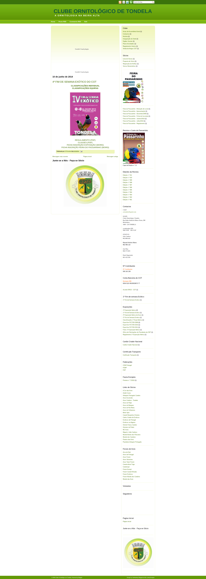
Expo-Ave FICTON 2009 (130, 322)
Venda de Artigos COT (130, 48)
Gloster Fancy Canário (130, 425)
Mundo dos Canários (129, 437)
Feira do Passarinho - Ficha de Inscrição (135, 116)
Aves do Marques (128, 405)
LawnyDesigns (150, 577)
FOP (124, 370)
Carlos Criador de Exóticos (131, 417)
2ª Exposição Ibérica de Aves (132, 315)
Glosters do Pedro (128, 427)
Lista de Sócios (128, 59)
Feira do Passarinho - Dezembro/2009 (134, 113)
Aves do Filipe (127, 403)
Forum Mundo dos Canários (131, 476)
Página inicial (87, 156)
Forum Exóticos (128, 474)
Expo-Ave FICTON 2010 (130, 325)
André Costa (127, 393)
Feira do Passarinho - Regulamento (134, 123)
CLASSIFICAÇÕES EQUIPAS (85, 88)
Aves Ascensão (128, 398)
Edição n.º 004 (127, 192)
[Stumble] (127, 3)
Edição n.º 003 (127, 195)
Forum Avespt (127, 469)
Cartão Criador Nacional (130, 345)
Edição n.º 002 (127, 197)
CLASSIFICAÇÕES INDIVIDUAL (85, 86)
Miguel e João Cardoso (130, 432)
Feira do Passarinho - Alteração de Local (135, 109)
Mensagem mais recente (60, 156)
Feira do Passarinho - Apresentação (134, 111)
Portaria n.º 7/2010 (128, 380)
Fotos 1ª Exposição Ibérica (131, 330)
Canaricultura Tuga (129, 464)
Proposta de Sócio (128, 61)
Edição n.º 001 (127, 199)
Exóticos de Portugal (129, 420)
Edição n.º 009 (127, 180)
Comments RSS (75, 21)
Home (53, 21)
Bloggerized (142, 577)
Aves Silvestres (128, 459)
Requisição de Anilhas (130, 64)
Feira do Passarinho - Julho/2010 (133, 121)
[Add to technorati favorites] (131, 3)
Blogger (80, 577)
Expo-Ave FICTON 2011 (130, 327)
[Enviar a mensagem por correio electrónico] (81, 151)
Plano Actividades (128, 44)
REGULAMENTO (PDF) (85, 140)
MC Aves (126, 430)
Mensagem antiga (112, 156)
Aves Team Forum (128, 462)
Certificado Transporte (130, 355)
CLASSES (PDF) (85, 142)
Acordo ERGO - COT (129, 290)
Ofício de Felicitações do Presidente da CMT (137, 332)
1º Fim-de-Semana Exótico (131, 300)
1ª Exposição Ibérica (129, 310)
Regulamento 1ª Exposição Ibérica (133, 334)
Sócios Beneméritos (129, 66)
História (125, 36)
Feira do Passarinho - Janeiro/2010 (134, 118)
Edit (85, 21)
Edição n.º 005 (127, 190)
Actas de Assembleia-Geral (131, 31)
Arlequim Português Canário (131, 395)
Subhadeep (135, 577)
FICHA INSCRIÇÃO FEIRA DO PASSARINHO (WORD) (85, 147)
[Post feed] (120, 3)
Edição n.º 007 (127, 185)
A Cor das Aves (128, 390)
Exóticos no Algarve (129, 422)
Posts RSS (62, 21)
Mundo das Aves (128, 479)
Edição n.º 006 (127, 187)
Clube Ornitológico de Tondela (103, 11)
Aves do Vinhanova (129, 410)
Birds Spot (126, 412)
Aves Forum (126, 457)
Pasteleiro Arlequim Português (132, 442)
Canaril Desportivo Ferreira (131, 415)
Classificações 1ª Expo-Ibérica (132, 320)
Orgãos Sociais (127, 41)
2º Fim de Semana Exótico (131, 317)
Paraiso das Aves (128, 439)
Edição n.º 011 (127, 175)
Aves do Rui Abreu (128, 407)
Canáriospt (126, 467)
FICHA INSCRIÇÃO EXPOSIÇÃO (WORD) (85, 145)
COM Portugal (127, 365)
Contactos (126, 34)
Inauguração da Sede (129, 39)
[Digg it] (123, 3)
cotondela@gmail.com (129, 212)
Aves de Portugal (128, 454)
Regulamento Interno (129, 46)
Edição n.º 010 (127, 177)
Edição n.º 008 (127, 182)
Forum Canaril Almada (130, 472)
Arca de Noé (127, 452)
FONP (125, 368)
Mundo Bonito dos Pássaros (131, 434)
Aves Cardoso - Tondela (130, 400)
